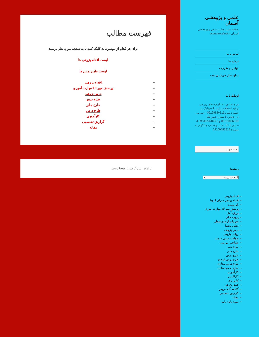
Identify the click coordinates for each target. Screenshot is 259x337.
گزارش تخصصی (229, 293)
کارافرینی (233, 276)
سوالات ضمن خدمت (227, 238)
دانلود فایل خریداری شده (224, 75)
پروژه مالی (232, 217)
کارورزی (233, 280)
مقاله (235, 297)
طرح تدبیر (233, 246)
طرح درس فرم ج (228, 259)
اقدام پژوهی (231, 196)
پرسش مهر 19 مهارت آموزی (222, 208)
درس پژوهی (231, 229)
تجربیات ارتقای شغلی (226, 221)
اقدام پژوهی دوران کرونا (224, 200)
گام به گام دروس (228, 288)
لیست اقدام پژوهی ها (93, 60)
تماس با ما (232, 53)
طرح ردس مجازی (228, 267)
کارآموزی (233, 272)
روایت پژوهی (231, 234)
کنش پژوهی (232, 284)
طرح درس (232, 255)
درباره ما (233, 60)
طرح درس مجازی (228, 263)
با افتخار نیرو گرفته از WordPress (131, 168)
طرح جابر (233, 250)
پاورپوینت (233, 204)
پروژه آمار (233, 212)
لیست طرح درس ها (93, 71)
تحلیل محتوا (232, 225)
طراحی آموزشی (229, 242)
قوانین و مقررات (229, 68)
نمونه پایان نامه (230, 301)
